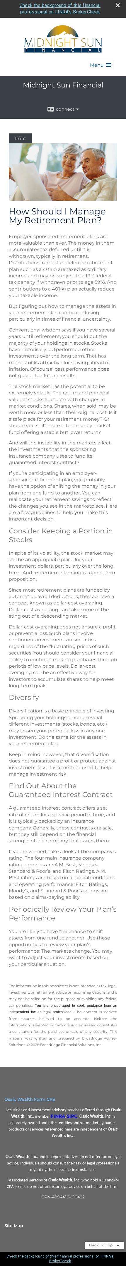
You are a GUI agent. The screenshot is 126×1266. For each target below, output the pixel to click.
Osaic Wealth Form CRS (29, 1099)
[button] (100, 65)
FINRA (58, 1116)
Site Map (13, 1225)
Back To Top (101, 1245)
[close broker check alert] (117, 5)
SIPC (72, 1116)
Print (20, 138)
